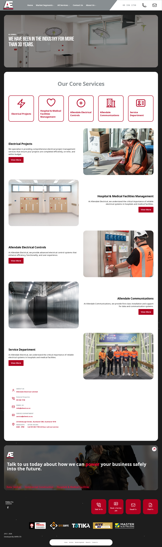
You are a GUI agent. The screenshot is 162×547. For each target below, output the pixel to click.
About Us (90, 5)
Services (71, 542)
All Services (62, 5)
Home (30, 5)
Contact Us (78, 5)
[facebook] (8, 507)
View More (16, 160)
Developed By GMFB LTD (12, 537)
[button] (144, 5)
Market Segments (44, 5)
